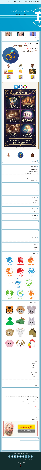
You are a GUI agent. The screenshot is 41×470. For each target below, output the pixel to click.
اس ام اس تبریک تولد (34, 169)
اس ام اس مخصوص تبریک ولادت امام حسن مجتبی (30, 173)
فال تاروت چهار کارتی (34, 367)
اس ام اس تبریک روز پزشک (33, 180)
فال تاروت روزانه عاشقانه (33, 380)
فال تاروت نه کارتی (34, 374)
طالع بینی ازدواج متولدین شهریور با (22, 11)
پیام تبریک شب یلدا (34, 419)
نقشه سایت (16, 462)
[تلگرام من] (29, 456)
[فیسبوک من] (26, 456)
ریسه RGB (35, 247)
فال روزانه (25, 1)
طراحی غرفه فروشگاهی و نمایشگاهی (32, 404)
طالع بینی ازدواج (32, 48)
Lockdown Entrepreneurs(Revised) (33, 394)
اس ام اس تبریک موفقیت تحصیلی (32, 171)
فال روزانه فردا (35, 448)
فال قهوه (36, 200)
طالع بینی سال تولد (34, 350)
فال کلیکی (36, 234)
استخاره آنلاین (15, 1)
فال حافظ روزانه (35, 415)
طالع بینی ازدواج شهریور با (30, 38)
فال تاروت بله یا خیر (34, 383)
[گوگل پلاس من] (15, 456)
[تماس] (20, 456)
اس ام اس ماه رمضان (34, 176)
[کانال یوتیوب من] (12, 456)
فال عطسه (36, 442)
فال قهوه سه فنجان (34, 202)
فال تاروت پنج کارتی (34, 370)
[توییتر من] (18, 456)
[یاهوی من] (32, 456)
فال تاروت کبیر (35, 359)
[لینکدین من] (9, 456)
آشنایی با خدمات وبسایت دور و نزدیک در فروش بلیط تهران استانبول (27, 401)
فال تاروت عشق (35, 378)
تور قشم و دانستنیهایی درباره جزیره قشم (31, 399)
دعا (36, 227)
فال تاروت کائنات (35, 361)
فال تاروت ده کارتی (34, 376)
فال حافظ (34, 1)
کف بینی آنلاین (35, 211)
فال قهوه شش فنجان (34, 204)
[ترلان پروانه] (20, 34)
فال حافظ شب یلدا (34, 417)
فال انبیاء (36, 193)
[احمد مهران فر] (33, 34)
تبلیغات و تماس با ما (8, 1)
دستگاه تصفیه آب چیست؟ (33, 392)
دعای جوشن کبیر (35, 225)
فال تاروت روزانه (35, 356)
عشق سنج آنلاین (35, 240)
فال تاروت (30, 1)
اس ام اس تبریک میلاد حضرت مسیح (32, 178)
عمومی (33, 161)
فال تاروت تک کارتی (34, 363)
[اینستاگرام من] (23, 456)
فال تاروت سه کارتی (34, 365)
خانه (38, 1)
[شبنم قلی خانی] (8, 34)
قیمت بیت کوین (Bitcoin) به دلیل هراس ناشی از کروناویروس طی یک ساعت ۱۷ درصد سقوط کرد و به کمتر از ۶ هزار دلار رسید (21, 396)
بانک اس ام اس (20, 1)
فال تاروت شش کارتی (34, 372)
